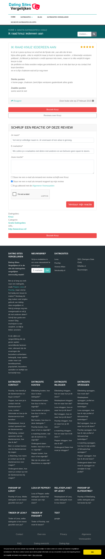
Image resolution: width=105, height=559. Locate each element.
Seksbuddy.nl (59, 270)
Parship (11, 290)
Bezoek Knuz (52, 235)
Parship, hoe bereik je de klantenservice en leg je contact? (17, 394)
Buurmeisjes (82, 270)
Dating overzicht (41, 543)
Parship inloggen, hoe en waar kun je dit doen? (63, 424)
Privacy (63, 534)
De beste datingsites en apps (23, 22)
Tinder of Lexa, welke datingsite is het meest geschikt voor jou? (17, 521)
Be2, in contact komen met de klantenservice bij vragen (17, 449)
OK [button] (92, 552)
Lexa (22, 287)
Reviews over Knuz (52, 115)
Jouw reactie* (17, 157)
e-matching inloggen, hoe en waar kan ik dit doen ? (63, 434)
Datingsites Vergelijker (58, 17)
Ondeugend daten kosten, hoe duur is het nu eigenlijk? (40, 446)
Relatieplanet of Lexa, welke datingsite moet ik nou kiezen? (63, 500)
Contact (19, 534)
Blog (40, 17)
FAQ (19, 543)
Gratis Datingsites (28, 30)
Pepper (16, 287)
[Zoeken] (94, 34)
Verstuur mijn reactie (80, 204)
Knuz (44, 30)
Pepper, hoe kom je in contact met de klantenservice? (17, 403)
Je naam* (15, 135)
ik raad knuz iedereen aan (33, 47)
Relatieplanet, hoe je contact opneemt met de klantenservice (16, 426)
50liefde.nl (81, 266)
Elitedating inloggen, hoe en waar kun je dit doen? (63, 394)
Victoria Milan (59, 267)
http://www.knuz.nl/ (17, 229)
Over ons (41, 534)
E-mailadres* (17, 146)
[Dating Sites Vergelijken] (24, 7)
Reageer (17, 101)
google (57, 518)
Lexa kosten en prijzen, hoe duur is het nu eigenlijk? (40, 413)
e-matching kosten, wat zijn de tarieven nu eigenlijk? (40, 437)
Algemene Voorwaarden (43, 186)
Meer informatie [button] (37, 555)
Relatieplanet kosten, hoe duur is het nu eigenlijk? (39, 403)
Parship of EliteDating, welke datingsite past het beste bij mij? (86, 500)
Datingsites (26, 17)
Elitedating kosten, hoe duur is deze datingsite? (40, 394)
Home (13, 17)
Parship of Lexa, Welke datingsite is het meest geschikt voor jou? (17, 500)
